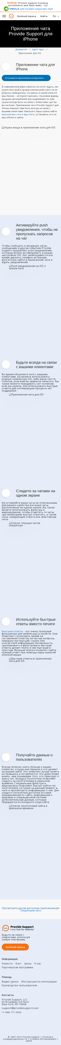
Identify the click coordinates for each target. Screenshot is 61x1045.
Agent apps (38, 49)
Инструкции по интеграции (39, 981)
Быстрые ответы (12, 631)
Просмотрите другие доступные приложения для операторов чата (30, 909)
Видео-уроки (10, 981)
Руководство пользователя (19, 985)
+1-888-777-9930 (11, 1012)
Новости (7, 963)
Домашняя (21, 49)
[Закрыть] (59, 6)
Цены (27, 963)
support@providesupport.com (20, 1008)
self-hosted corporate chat (31, 8)
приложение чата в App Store (18, 114)
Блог (18, 963)
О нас (37, 963)
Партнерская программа (17, 967)
